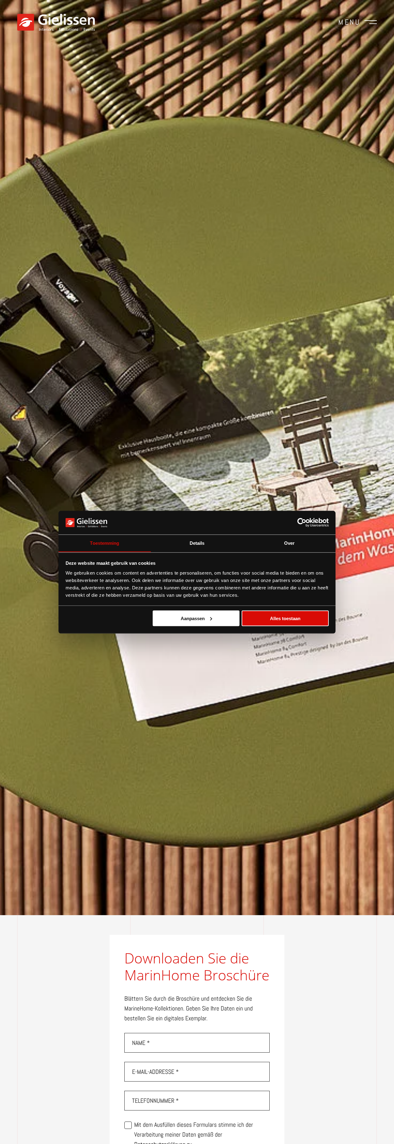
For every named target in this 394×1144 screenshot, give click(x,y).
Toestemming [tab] (104, 542)
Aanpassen (193, 618)
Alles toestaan (285, 618)
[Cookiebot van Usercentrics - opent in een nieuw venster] (302, 522)
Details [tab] (197, 542)
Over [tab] (289, 542)
